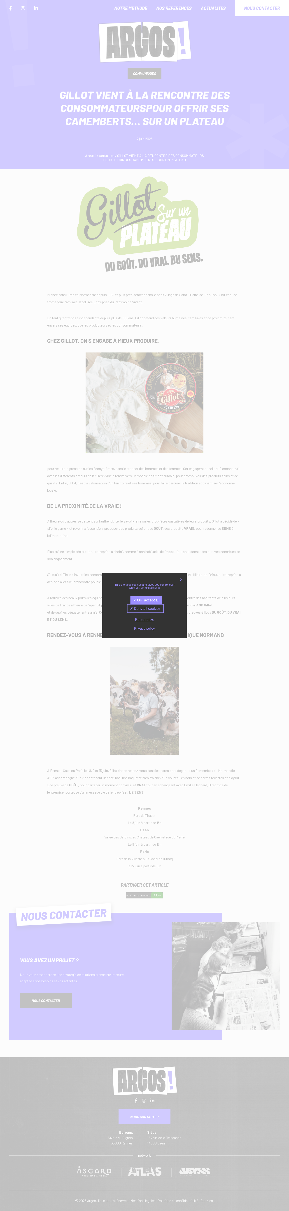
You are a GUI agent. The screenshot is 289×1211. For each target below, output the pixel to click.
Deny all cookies (147, 608)
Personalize (144, 620)
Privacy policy (144, 628)
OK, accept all (147, 600)
